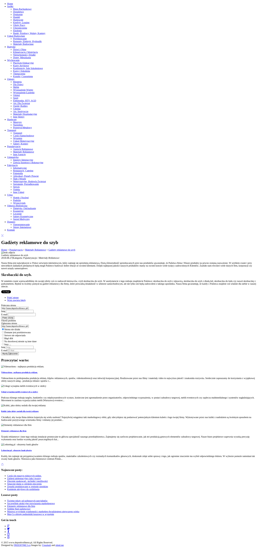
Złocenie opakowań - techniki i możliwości (27, 481)
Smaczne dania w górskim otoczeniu (24, 484)
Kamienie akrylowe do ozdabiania (23, 489)
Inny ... (7, 344)
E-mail (4, 314)
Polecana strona (8, 305)
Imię (3, 311)
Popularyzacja (16, 250)
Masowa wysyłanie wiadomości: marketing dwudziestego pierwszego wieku (43, 511)
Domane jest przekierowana (17, 332)
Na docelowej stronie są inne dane (20, 341)
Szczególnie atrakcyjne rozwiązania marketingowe (31, 503)
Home (4, 250)
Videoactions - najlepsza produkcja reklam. (19, 372)
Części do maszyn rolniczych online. (24, 475)
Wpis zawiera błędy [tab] (16, 300)
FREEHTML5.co (22, 545)
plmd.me (60, 545)
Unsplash (46, 545)
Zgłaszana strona (9, 323)
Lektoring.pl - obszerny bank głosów (16, 450)
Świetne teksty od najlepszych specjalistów (27, 500)
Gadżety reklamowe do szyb (61, 250)
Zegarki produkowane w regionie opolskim (27, 486)
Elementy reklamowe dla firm (13, 431)
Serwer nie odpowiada (15, 335)
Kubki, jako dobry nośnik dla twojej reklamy (20, 411)
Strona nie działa (12, 329)
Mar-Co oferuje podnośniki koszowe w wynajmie (30, 514)
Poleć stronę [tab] (13, 297)
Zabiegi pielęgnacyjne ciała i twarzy (24, 478)
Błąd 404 (8, 338)
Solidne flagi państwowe (18, 509)
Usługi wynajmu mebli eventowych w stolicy (19, 392)
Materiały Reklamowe (35, 250)
